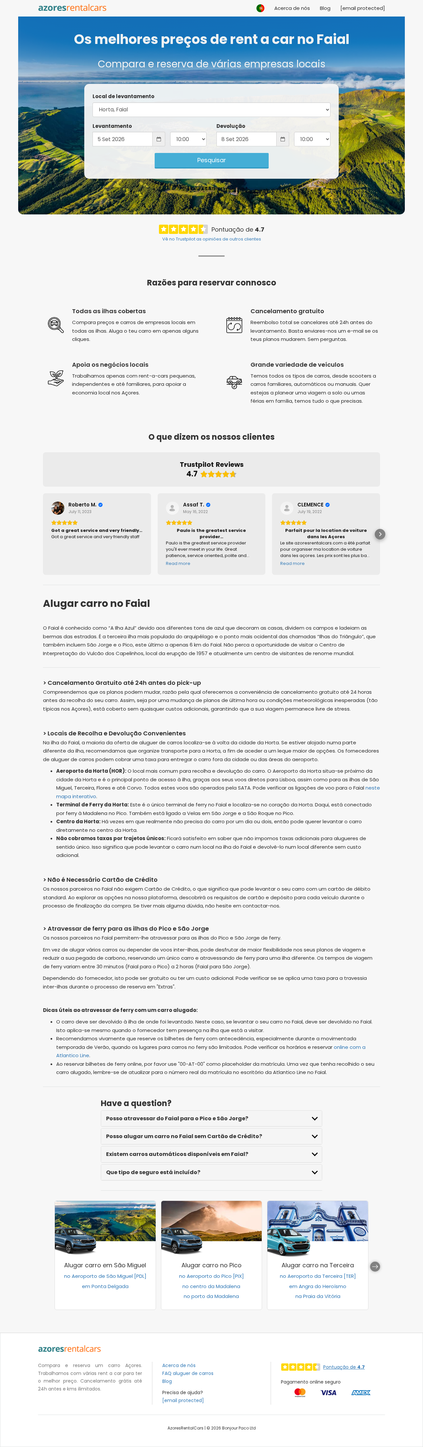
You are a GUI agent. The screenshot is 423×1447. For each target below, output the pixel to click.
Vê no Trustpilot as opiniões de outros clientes (211, 239)
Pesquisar (211, 160)
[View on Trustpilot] (57, 508)
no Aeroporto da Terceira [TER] (318, 1276)
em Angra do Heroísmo (317, 1286)
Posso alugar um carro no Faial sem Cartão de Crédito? (184, 1136)
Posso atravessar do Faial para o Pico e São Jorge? (177, 1118)
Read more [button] (178, 563)
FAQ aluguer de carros (187, 1373)
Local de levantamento (123, 96)
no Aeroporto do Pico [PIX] (211, 1276)
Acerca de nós (292, 8)
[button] (260, 5)
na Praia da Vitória (317, 1296)
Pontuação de (344, 1367)
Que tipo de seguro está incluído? (153, 1172)
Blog (325, 8)
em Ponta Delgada (105, 1286)
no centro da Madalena (211, 1286)
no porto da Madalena (211, 1296)
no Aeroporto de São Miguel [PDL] (105, 1276)
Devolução (230, 126)
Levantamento (112, 126)
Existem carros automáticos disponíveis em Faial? (177, 1154)
